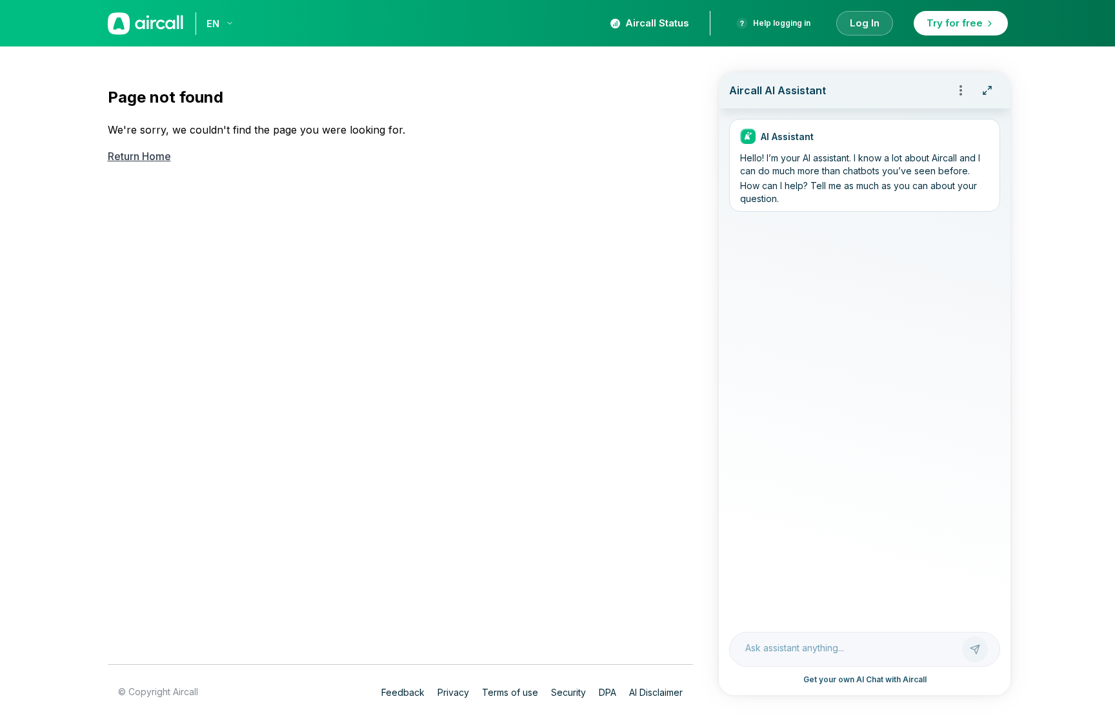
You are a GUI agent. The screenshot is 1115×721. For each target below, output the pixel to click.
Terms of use (510, 692)
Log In (864, 23)
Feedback (403, 692)
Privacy (453, 692)
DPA (607, 692)
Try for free (955, 23)
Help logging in (781, 23)
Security (568, 692)
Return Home (139, 156)
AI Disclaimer (656, 692)
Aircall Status (657, 23)
